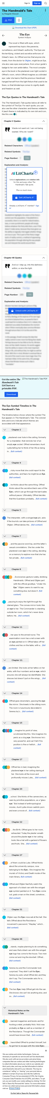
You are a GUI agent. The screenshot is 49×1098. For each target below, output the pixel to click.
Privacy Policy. (14, 1088)
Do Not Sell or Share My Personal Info (24, 1093)
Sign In (27, 3)
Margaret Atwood (11, 14)
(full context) (16, 451)
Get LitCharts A (26, 197)
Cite (27, 158)
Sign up (37, 3)
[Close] (46, 1050)
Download (11, 394)
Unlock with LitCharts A (26, 310)
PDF (10, 20)
